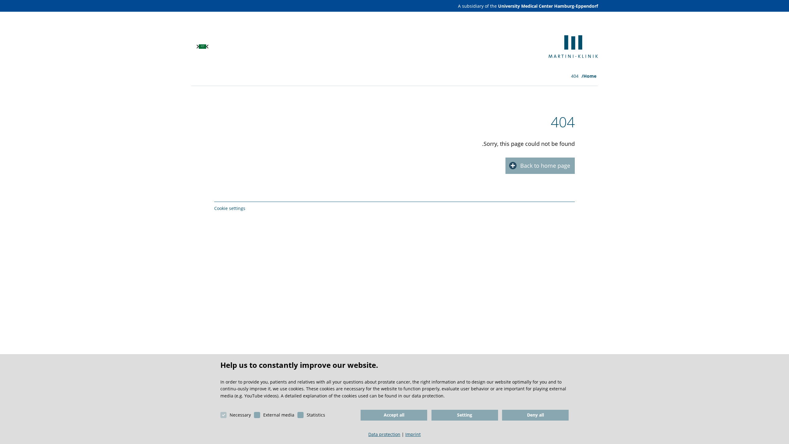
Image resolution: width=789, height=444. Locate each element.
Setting (464, 415)
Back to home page (545, 165)
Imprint (413, 434)
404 (574, 76)
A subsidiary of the (528, 6)
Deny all (535, 415)
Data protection (384, 434)
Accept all (394, 415)
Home (589, 76)
